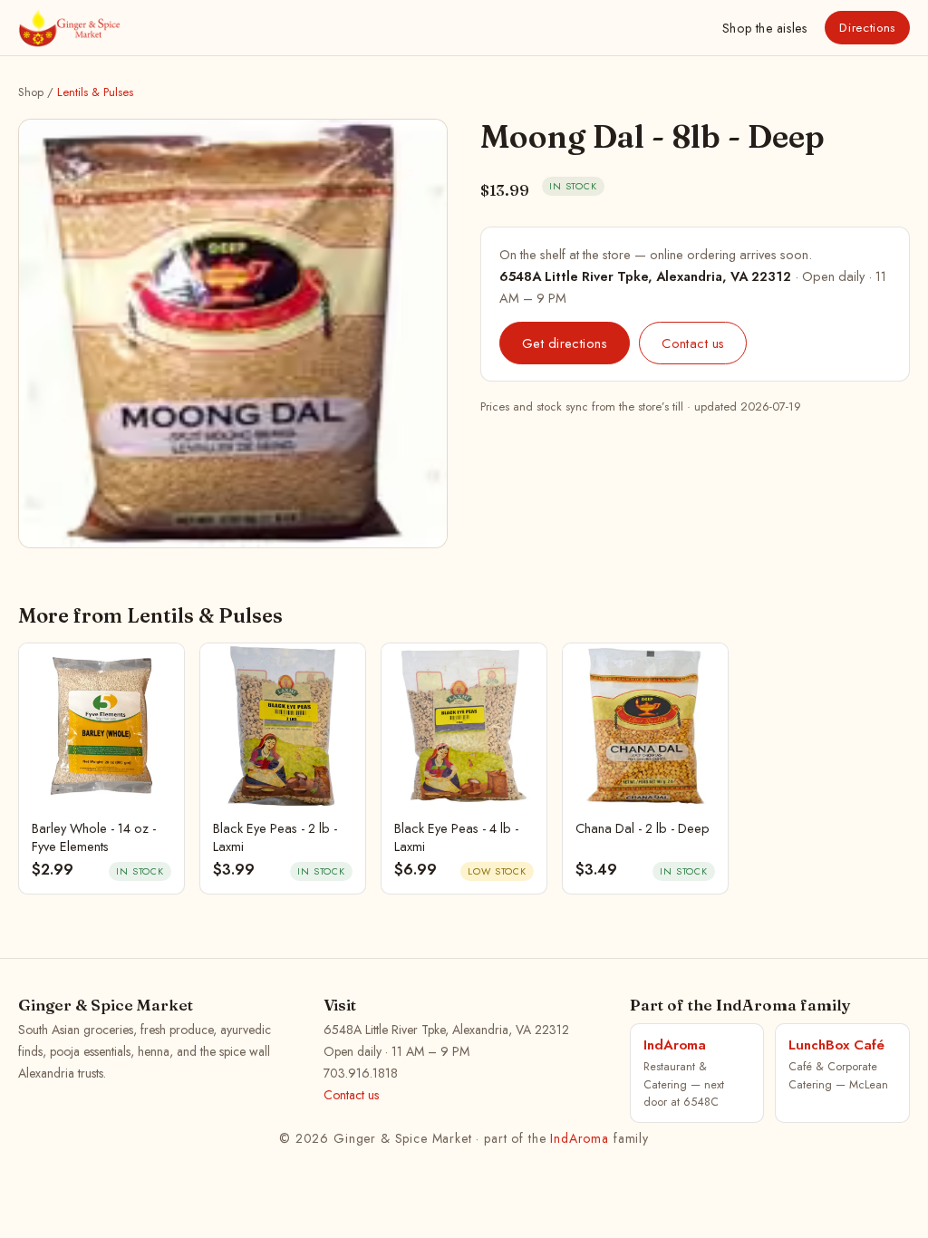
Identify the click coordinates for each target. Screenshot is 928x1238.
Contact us (693, 343)
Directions (867, 27)
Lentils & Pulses (95, 92)
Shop (764, 28)
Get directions (564, 343)
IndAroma (579, 1138)
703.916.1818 (361, 1073)
